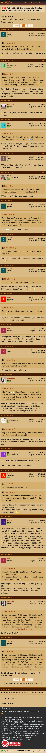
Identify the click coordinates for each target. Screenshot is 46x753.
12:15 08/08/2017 (7, 449)
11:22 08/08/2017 (7, 346)
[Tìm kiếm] (44, 2)
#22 (43, 60)
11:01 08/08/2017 (7, 265)
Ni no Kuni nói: (9, 492)
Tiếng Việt (6, 708)
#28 (43, 234)
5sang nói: (7, 74)
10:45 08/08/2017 (7, 60)
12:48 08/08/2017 (7, 555)
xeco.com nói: (8, 43)
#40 (43, 638)
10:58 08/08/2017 (7, 172)
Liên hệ (4, 711)
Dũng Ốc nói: (8, 279)
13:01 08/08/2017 (7, 598)
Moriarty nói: (8, 214)
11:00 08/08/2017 (7, 234)
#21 (43, 29)
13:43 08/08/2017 (7, 638)
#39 (43, 598)
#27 (43, 201)
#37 (43, 517)
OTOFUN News (36, 711)
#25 (43, 153)
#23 (43, 101)
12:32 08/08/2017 (7, 517)
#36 (43, 470)
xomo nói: (7, 484)
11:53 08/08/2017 (7, 375)
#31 (43, 325)
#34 (43, 415)
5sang (5, 22)
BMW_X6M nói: (9, 248)
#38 (43, 555)
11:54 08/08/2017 (7, 415)
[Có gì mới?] (40, 2)
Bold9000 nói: (8, 612)
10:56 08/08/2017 (7, 120)
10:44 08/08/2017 (7, 29)
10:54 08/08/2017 (7, 101)
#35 (43, 449)
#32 (43, 346)
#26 (43, 172)
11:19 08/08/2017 (7, 325)
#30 (43, 294)
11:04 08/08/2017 (7, 294)
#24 (43, 120)
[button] (2, 2)
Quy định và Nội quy (15, 711)
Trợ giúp (26, 711)
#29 (43, 265)
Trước (17, 26)
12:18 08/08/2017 (7, 470)
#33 (43, 375)
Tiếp (30, 26)
